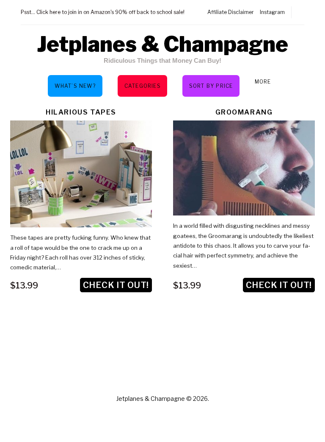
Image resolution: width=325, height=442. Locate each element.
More (263, 81)
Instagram (272, 12)
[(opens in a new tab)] (244, 167)
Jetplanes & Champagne (162, 44)
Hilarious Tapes (81, 112)
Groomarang (244, 112)
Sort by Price (211, 86)
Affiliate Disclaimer (230, 12)
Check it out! (116, 285)
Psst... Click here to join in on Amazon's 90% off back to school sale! (103, 12)
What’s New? (75, 86)
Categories (142, 86)
